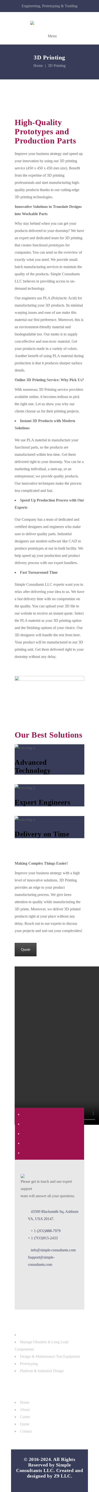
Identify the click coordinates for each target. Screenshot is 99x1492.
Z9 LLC (62, 1476)
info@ (35, 1250)
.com (72, 1250)
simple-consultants (54, 1250)
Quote (25, 949)
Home (38, 66)
